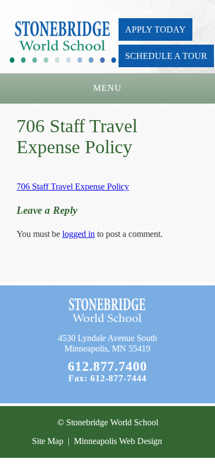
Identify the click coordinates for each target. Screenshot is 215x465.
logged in (78, 234)
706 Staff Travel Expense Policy (73, 186)
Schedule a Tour (166, 56)
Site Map (47, 441)
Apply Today (155, 29)
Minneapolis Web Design (118, 441)
